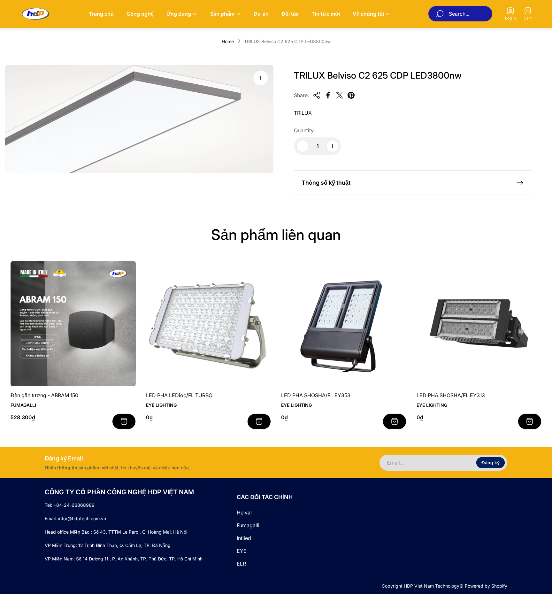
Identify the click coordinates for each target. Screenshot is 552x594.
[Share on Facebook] (328, 95)
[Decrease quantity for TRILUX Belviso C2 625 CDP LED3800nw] (302, 146)
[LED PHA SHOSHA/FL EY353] (343, 323)
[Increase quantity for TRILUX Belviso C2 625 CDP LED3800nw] (332, 146)
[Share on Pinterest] (351, 95)
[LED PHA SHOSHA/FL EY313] (479, 323)
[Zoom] (260, 78)
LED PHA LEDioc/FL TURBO (179, 395)
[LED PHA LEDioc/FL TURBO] (208, 323)
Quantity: (304, 130)
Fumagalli (248, 525)
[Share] (316, 95)
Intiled (244, 538)
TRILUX (303, 113)
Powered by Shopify (486, 586)
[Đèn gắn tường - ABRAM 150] (73, 323)
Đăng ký (490, 462)
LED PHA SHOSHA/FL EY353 (315, 395)
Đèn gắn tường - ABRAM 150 (44, 395)
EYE (242, 551)
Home (228, 41)
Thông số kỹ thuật (326, 182)
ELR (241, 563)
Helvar (244, 512)
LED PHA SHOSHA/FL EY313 (451, 395)
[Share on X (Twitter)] (339, 95)
